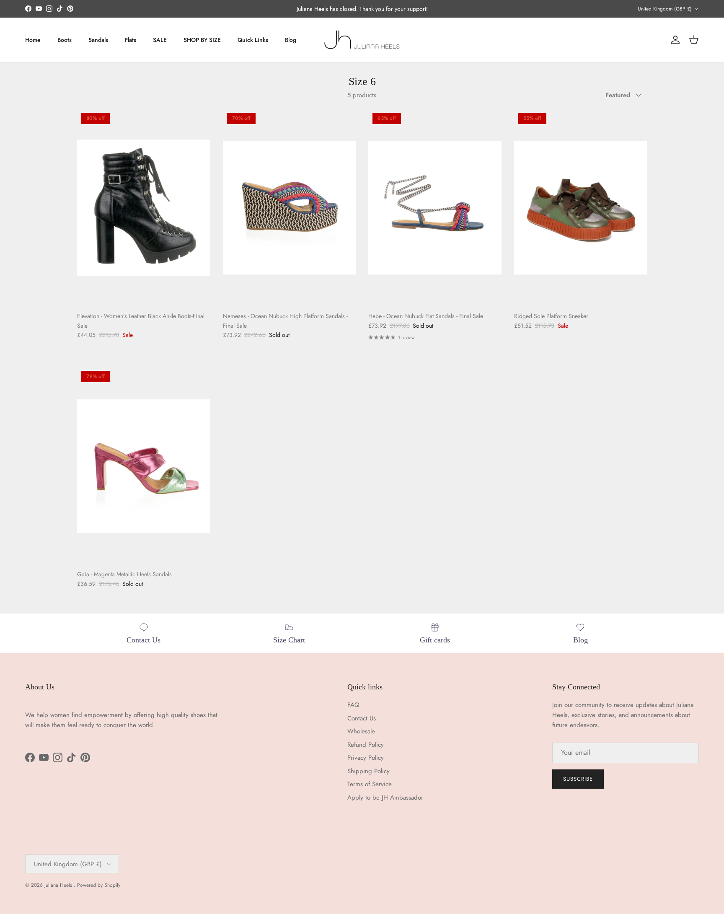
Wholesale (361, 731)
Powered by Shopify (98, 885)
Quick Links (253, 40)
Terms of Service (369, 784)
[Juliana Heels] (362, 40)
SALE (160, 40)
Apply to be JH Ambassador (385, 797)
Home (33, 40)
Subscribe (578, 779)
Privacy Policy (365, 757)
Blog (290, 40)
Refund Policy (365, 744)
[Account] (673, 40)
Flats (130, 40)
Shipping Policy (368, 771)
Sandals (98, 40)
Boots (64, 40)
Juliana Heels (59, 885)
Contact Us (361, 718)
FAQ (353, 704)
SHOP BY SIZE (202, 40)
